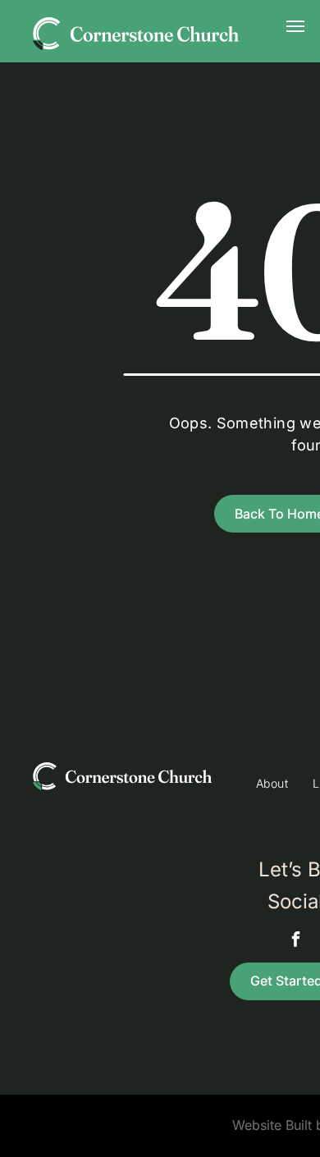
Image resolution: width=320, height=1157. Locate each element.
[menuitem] (272, 783)
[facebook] (295, 940)
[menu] (295, 26)
